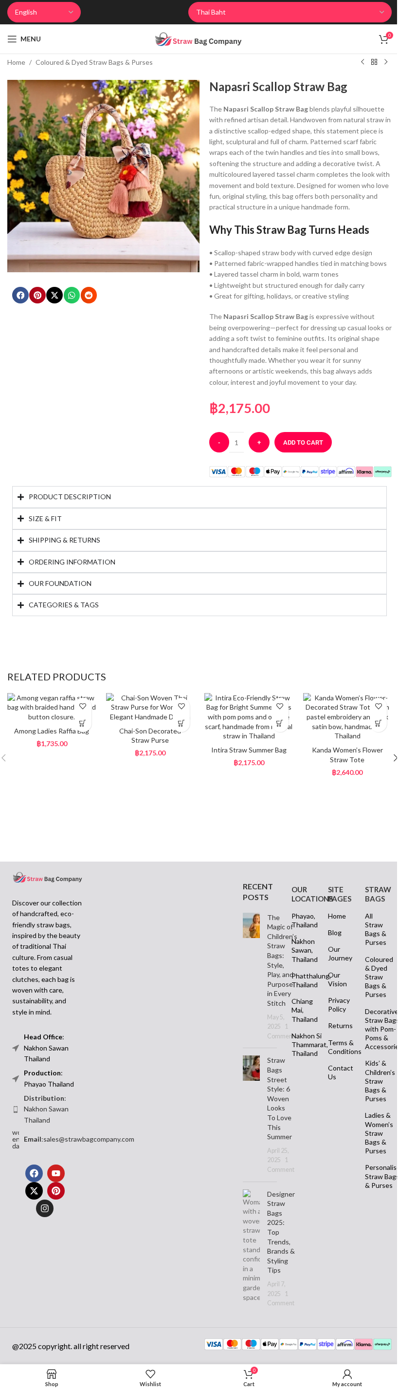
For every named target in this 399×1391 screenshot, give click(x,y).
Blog (331, 941)
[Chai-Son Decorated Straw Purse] (147, 718)
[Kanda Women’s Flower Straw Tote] (340, 728)
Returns (335, 1035)
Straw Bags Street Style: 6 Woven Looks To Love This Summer (275, 1107)
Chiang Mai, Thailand (298, 1019)
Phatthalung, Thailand (298, 988)
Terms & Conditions (335, 1055)
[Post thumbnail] (247, 985)
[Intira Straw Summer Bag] (244, 728)
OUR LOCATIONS (298, 903)
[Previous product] (362, 62)
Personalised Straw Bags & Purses (372, 1185)
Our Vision (334, 987)
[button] (20, 295)
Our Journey (335, 962)
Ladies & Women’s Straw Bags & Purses (372, 1142)
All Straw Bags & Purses (371, 938)
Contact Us (335, 1081)
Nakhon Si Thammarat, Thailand (298, 1053)
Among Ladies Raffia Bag (50, 741)
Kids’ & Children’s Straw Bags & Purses (372, 1090)
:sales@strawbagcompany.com (75, 1148)
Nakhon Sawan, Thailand (298, 959)
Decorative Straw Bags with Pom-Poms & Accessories (372, 1038)
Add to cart (303, 442)
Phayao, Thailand (298, 929)
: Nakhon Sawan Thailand (42, 1118)
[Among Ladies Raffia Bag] (50, 718)
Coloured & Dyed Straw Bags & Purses (94, 62)
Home (16, 62)
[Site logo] (198, 38)
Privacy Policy (335, 1013)
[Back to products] (374, 62)
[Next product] (386, 62)
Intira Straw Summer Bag (244, 760)
